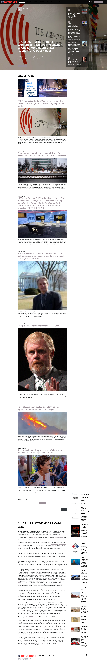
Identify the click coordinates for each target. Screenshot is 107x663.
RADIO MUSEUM (41, 655)
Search (19, 506)
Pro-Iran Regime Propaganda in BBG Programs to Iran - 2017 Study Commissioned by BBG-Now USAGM (84, 547)
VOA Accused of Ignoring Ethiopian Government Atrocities (84, 629)
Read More (22, 65)
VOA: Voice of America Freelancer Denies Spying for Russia (84, 609)
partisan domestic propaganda (42, 573)
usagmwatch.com (59, 537)
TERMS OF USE (51, 655)
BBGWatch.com (61, 555)
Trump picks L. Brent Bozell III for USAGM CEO (73, 61)
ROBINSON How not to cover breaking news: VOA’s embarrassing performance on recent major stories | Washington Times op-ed (74, 48)
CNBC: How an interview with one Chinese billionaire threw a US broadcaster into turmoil (84, 562)
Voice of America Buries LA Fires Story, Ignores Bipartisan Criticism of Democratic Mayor (38, 408)
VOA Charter (49, 579)
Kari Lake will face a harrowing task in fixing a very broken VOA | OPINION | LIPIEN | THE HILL (40, 451)
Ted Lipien (20, 602)
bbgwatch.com (34, 537)
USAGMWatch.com (32, 617)
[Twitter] (91, 1)
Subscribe (97, 1)
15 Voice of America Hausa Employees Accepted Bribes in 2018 (85, 619)
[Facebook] (89, 1)
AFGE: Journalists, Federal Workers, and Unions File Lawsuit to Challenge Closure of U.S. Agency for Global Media (40, 46)
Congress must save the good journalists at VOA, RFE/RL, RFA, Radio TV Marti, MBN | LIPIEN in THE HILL (74, 14)
